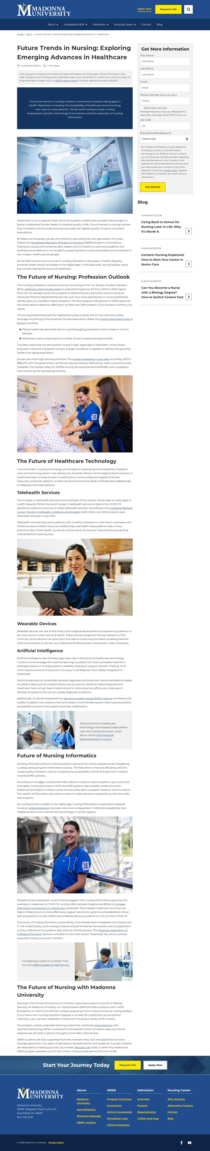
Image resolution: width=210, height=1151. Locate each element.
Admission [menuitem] (99, 24)
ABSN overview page (66, 80)
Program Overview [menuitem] (119, 1099)
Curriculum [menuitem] (114, 1105)
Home (20, 34)
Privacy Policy (56, 1142)
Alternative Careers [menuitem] (180, 1105)
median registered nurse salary (91, 359)
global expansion (39, 808)
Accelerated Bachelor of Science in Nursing (57, 242)
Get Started (152, 186)
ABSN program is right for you (51, 965)
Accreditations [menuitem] (86, 1109)
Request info (82, 1047)
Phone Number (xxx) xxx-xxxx (158, 94)
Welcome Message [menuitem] (89, 1116)
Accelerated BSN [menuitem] (74, 24)
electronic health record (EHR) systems (88, 698)
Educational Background (155, 133)
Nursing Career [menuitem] (123, 24)
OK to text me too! (155, 108)
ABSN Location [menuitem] (86, 1122)
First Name (147, 55)
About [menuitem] (51, 24)
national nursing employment (42, 289)
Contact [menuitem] (146, 24)
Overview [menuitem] (143, 1099)
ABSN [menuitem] (111, 1090)
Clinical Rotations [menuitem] (118, 1125)
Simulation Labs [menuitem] (117, 1118)
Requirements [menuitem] (146, 1112)
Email (143, 81)
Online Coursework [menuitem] (119, 1112)
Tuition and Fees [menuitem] (148, 1118)
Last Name (146, 68)
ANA (41, 782)
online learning (103, 1025)
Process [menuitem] (142, 1105)
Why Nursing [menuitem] (176, 1099)
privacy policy (171, 170)
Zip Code (145, 119)
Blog (29, 34)
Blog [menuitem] (159, 24)
